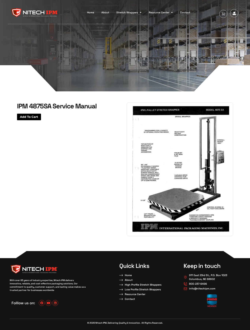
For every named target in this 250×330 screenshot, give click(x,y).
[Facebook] (42, 303)
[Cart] (223, 14)
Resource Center (159, 12)
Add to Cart (29, 117)
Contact (185, 12)
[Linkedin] (55, 303)
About (105, 12)
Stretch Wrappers (127, 12)
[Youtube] (48, 303)
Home (90, 12)
